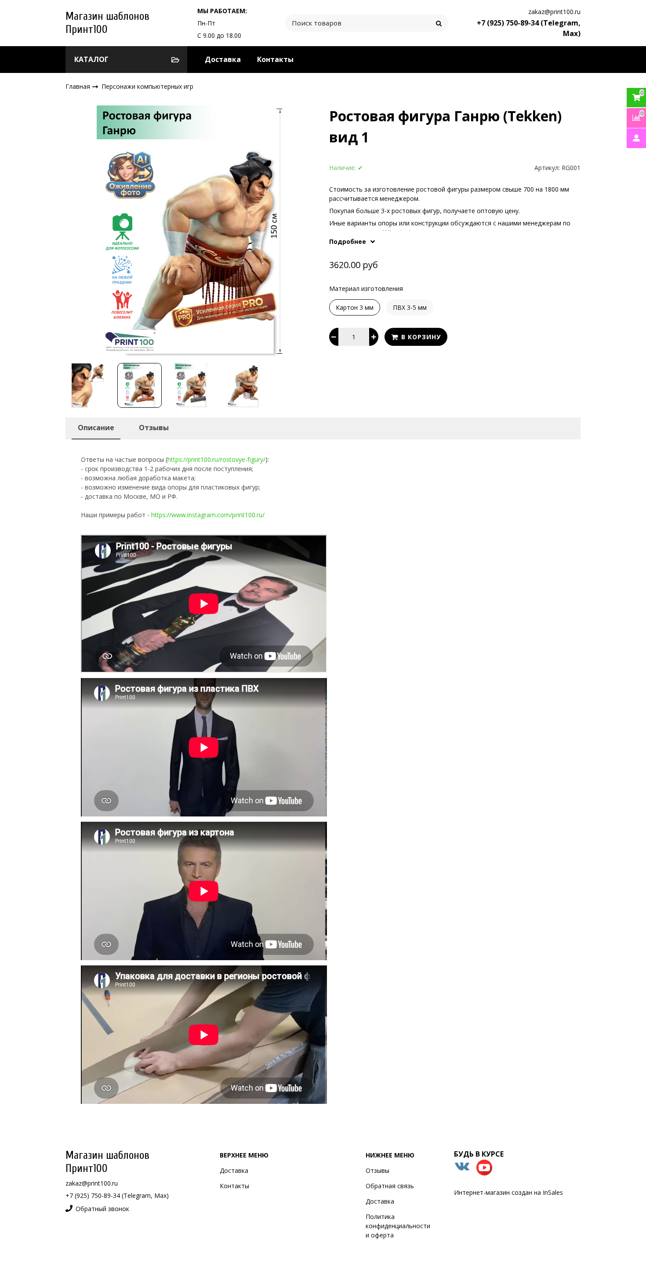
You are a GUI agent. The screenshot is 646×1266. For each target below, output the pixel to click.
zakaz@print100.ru (554, 11)
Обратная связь (390, 1186)
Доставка (223, 59)
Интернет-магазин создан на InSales (508, 1192)
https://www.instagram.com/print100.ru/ (208, 515)
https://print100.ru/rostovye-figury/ (216, 459)
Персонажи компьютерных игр (147, 86)
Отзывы (377, 1170)
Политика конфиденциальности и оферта (398, 1225)
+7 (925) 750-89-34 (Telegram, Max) (117, 1195)
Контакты (275, 59)
